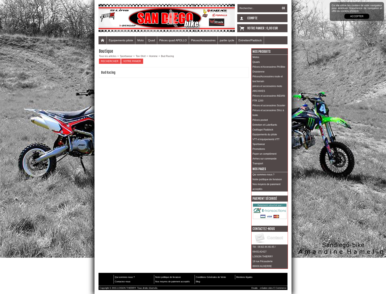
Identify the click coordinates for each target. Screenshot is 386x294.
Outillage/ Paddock (263, 129)
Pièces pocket (260, 120)
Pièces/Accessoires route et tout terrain (268, 79)
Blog (198, 281)
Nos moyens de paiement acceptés (266, 186)
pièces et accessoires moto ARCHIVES (267, 88)
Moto (140, 40)
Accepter (356, 16)
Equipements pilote (121, 40)
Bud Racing (167, 56)
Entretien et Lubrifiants (265, 124)
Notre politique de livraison (267, 179)
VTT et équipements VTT (266, 139)
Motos (256, 57)
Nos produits (262, 52)
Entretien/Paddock (250, 40)
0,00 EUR (272, 28)
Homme (153, 56)
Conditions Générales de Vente (211, 277)
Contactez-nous (122, 281)
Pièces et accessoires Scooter (269, 105)
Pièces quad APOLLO (173, 40)
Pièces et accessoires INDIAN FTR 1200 (269, 98)
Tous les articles (107, 56)
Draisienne (259, 71)
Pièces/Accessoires (203, 40)
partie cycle (227, 40)
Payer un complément (264, 153)
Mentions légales (244, 277)
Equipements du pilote (265, 134)
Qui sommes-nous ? (263, 174)
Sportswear (126, 56)
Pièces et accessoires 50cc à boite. (268, 113)
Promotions (259, 149)
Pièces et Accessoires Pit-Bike (269, 66)
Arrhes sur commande (265, 158)
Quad (151, 40)
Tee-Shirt (141, 56)
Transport (258, 163)
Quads (256, 62)
